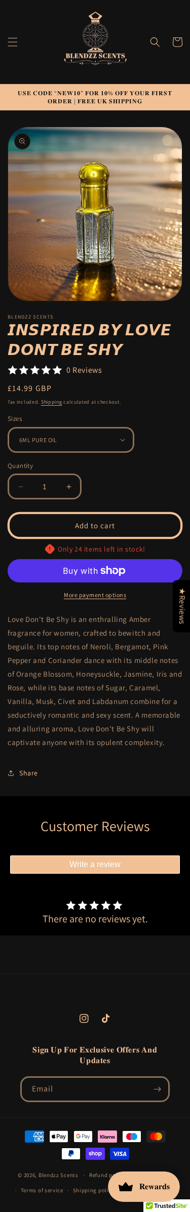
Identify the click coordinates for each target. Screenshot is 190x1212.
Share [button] (28, 772)
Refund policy (107, 1175)
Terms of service (42, 1190)
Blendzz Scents (59, 1175)
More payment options (95, 595)
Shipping (51, 402)
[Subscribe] (157, 1089)
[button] (13, 42)
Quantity (20, 465)
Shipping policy (94, 1190)
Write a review (95, 864)
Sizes (15, 418)
